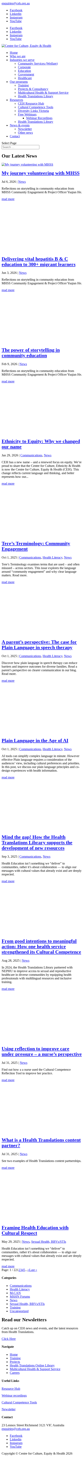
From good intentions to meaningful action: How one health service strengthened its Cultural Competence (41, 946)
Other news (25, 132)
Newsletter (25, 129)
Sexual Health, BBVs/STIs (48, 1241)
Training (23, 85)
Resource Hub (11, 1388)
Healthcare (25, 78)
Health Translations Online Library (32, 1365)
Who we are (17, 56)
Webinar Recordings (39, 118)
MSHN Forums (20, 1296)
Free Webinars (27, 114)
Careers (15, 1372)
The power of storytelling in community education (31, 352)
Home (14, 52)
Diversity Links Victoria (33, 110)
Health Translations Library (35, 96)
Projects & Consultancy (33, 89)
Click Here (9, 1338)
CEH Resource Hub (31, 103)
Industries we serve (22, 60)
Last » (33, 1270)
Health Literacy (52, 557)
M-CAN (15, 1293)
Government (26, 74)
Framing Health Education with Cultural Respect (35, 1230)
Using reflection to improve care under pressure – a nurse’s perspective (42, 1051)
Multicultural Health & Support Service (43, 92)
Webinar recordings (14, 1395)
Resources (16, 100)
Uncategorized (19, 1311)
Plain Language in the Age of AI (35, 740)
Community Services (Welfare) (38, 63)
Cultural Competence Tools (35, 107)
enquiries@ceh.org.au (16, 1429)
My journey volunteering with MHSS (41, 173)
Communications (31, 455)
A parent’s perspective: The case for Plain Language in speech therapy (39, 644)
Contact (15, 136)
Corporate (24, 67)
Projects (15, 1362)
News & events (20, 125)
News (22, 181)
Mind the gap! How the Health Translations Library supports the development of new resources (37, 842)
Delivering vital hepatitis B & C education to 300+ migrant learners (38, 261)
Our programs (19, 81)
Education (24, 70)
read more (8, 199)
